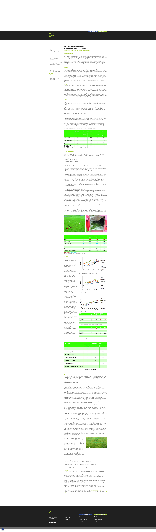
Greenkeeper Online (55, 40)
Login (105, 38)
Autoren (77, 38)
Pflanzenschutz (52, 50)
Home (50, 38)
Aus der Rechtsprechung (54, 58)
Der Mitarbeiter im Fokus (54, 63)
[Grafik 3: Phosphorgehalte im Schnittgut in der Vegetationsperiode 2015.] (93, 302)
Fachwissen (51, 47)
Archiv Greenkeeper (69, 38)
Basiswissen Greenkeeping (54, 60)
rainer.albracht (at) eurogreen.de (95, 490)
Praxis (50, 55)
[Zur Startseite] (52, 34)
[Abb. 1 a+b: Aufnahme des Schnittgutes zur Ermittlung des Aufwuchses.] (74, 223)
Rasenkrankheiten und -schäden (55, 51)
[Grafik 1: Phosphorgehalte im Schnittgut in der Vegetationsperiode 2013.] (93, 264)
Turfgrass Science (74, 40)
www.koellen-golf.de (52, 522)
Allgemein (80, 40)
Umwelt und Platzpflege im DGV (55, 71)
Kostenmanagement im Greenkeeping (56, 62)
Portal (50, 40)
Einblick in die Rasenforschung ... (55, 77)
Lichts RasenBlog (52, 59)
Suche (100, 38)
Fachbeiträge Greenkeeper (58, 38)
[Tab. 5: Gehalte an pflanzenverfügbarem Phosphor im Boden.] (85, 356)
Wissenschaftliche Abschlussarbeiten (55, 75)
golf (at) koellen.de (52, 521)
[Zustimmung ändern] (3, 529)
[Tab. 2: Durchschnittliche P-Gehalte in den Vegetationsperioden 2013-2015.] (85, 244)
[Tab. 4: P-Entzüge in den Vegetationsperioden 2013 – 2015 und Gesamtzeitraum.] (93, 331)
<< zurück (65, 495)
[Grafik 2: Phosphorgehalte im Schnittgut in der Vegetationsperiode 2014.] (93, 283)
